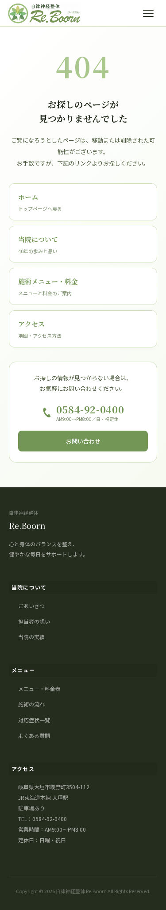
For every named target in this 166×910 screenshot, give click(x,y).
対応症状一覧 (34, 720)
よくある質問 (34, 735)
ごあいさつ (31, 605)
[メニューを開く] (150, 13)
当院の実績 (31, 636)
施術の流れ (31, 704)
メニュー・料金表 (39, 688)
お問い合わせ (83, 441)
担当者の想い (34, 621)
